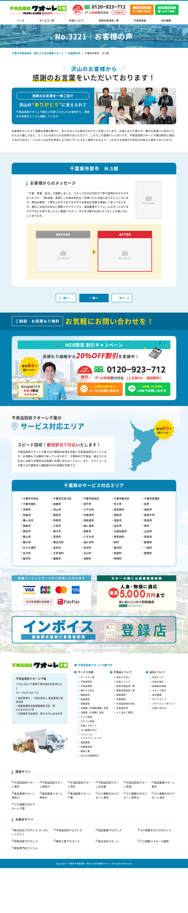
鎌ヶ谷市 (28, 520)
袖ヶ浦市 (89, 526)
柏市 (146, 504)
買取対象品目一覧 (125, 690)
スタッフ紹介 (159, 690)
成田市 (118, 515)
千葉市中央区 (31, 498)
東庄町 (118, 547)
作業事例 (121, 699)
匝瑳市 (148, 536)
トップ (20, 20)
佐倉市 (27, 515)
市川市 (118, 504)
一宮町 (148, 547)
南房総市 (119, 536)
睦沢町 (27, 558)
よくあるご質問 (124, 712)
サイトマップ (159, 699)
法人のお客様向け (90, 755)
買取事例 (121, 694)
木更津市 (89, 515)
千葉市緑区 (29, 504)
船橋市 (57, 504)
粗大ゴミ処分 (88, 690)
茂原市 (118, 520)
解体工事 (85, 751)
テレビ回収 (86, 716)
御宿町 (148, 553)
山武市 (148, 531)
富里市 (88, 531)
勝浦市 (148, 542)
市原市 (27, 509)
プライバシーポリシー (164, 703)
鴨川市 (27, 542)
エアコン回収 (88, 721)
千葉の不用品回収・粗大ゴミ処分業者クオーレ (90, 863)
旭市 (146, 526)
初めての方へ (123, 677)
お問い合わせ (159, 707)
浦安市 (148, 509)
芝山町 (88, 553)
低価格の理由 (159, 685)
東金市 (27, 531)
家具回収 (85, 699)
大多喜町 (58, 553)
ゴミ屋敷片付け (89, 729)
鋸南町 (57, 558)
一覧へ (94, 298)
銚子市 (57, 531)
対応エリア (158, 677)
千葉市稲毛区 (91, 498)
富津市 (57, 536)
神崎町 (118, 558)
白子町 (27, 553)
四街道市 (89, 520)
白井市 (118, 526)
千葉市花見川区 (62, 498)
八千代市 (89, 509)
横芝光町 (58, 542)
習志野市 (119, 509)
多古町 (88, 547)
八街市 (57, 526)
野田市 (57, 515)
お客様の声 (122, 707)
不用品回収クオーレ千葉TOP (95, 665)
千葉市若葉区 (152, 498)
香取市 (27, 526)
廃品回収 (85, 694)
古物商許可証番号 (28, 713)
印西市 (57, 520)
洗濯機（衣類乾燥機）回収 (95, 707)
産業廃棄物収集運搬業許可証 (34, 705)
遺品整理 (85, 742)
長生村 (57, 547)
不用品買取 (140, 20)
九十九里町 (29, 547)
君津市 (148, 520)
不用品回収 (86, 681)
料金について (76, 20)
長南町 (118, 553)
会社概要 (166, 20)
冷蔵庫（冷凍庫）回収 (92, 712)
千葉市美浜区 (122, 498)
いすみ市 (89, 536)
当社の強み (158, 681)
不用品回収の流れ (125, 703)
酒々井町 (89, 542)
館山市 (27, 536)
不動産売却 (86, 746)
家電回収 (85, 703)
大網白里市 (120, 531)
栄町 (116, 542)
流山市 (57, 509)
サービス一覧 (46, 20)
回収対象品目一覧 (109, 20)
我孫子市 (149, 515)
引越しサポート (89, 725)
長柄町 (88, 558)
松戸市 (88, 504)
